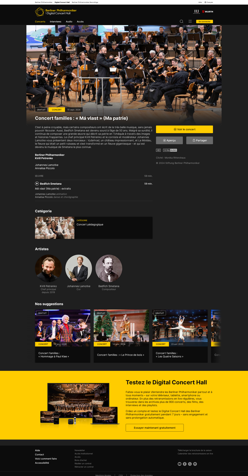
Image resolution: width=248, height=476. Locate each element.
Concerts (40, 21)
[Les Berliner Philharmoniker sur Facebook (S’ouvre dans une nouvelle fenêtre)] (185, 464)
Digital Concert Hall (62, 2)
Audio (69, 21)
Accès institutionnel (84, 453)
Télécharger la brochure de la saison (195, 450)
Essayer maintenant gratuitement (155, 427)
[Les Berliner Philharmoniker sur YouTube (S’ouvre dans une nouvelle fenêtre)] (179, 464)
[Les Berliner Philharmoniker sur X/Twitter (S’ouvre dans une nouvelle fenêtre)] (190, 464)
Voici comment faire (46, 458)
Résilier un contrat (83, 463)
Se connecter (205, 21)
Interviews (55, 21)
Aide (200, 2)
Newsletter (80, 450)
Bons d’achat (81, 460)
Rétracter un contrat (84, 467)
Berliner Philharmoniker (43, 2)
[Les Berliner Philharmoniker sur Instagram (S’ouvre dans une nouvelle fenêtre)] (195, 464)
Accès (80, 21)
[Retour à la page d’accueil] (55, 11)
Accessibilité (42, 462)
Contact (39, 454)
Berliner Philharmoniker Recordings (85, 2)
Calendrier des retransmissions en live (195, 453)
